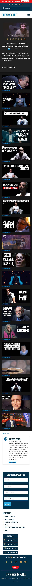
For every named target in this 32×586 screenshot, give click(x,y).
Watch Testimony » (6, 90)
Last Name (7, 484)
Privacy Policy (16, 581)
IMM (5, 433)
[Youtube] (19, 4)
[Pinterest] (22, 4)
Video (8, 433)
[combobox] (16, 8)
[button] (28, 15)
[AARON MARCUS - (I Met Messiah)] (16, 30)
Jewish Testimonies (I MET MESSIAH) (16, 43)
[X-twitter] (13, 4)
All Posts (12, 462)
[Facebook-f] (9, 4)
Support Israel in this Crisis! (11, 1)
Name (6, 477)
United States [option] (9, 499)
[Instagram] (16, 4)
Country (7, 496)
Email (6, 490)
